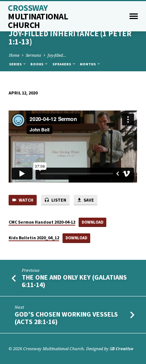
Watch (25, 200)
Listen (58, 200)
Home (14, 55)
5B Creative (121, 348)
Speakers (62, 64)
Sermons (33, 55)
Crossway (38, 16)
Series (15, 64)
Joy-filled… (57, 55)
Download (92, 222)
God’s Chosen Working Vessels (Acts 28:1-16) (66, 318)
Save (88, 200)
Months (88, 64)
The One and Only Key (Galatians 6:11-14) (74, 281)
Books (37, 64)
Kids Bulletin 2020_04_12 (34, 237)
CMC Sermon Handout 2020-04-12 (42, 222)
